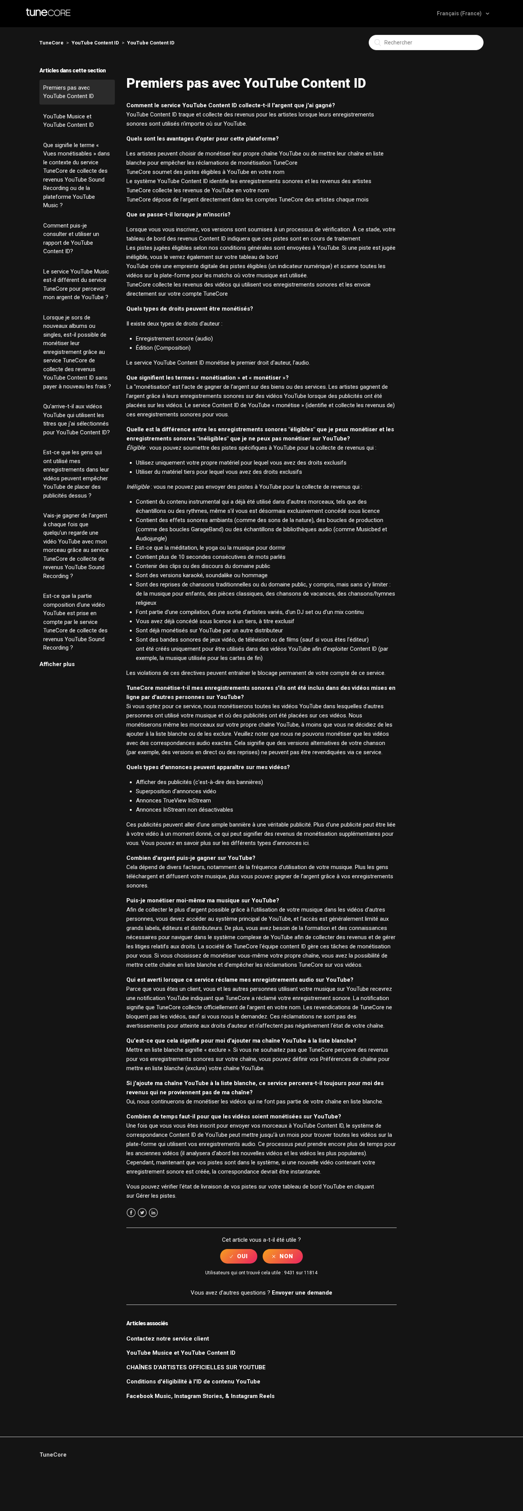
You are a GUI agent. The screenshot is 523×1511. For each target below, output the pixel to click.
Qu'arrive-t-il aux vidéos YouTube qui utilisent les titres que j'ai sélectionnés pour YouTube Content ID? (76, 419)
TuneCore (51, 43)
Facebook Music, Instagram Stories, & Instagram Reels (200, 1396)
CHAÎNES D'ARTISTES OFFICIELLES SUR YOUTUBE (196, 1367)
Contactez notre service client (167, 1338)
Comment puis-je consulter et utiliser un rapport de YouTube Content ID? (71, 238)
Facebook (131, 1213)
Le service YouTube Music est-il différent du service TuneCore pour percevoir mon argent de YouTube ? (76, 284)
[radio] (238, 1256)
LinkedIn (153, 1213)
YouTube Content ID (95, 43)
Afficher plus (57, 664)
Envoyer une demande (302, 1292)
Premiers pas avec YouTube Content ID (68, 92)
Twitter (142, 1213)
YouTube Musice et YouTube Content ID (68, 121)
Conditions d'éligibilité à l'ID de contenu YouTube (193, 1381)
